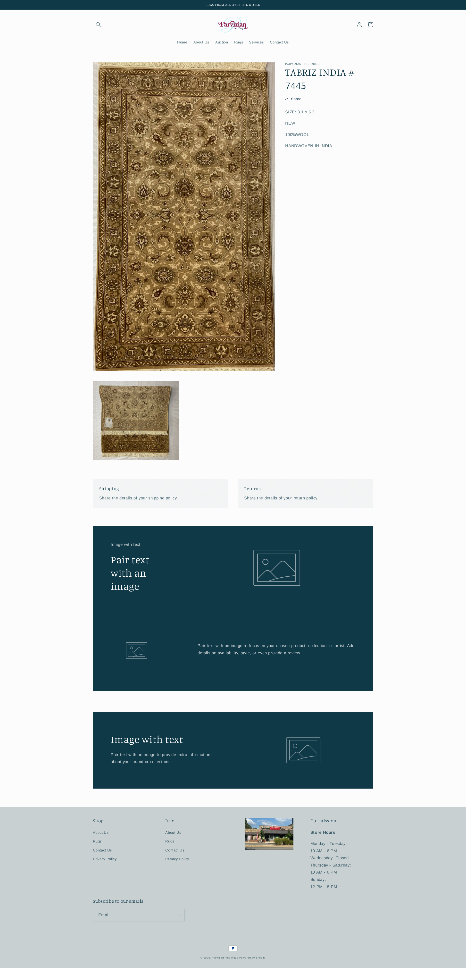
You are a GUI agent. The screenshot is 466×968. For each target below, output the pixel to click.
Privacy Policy (105, 859)
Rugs (97, 841)
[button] (98, 24)
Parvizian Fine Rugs (225, 957)
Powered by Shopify (252, 957)
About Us (101, 832)
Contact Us (102, 850)
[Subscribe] (178, 915)
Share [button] (296, 99)
